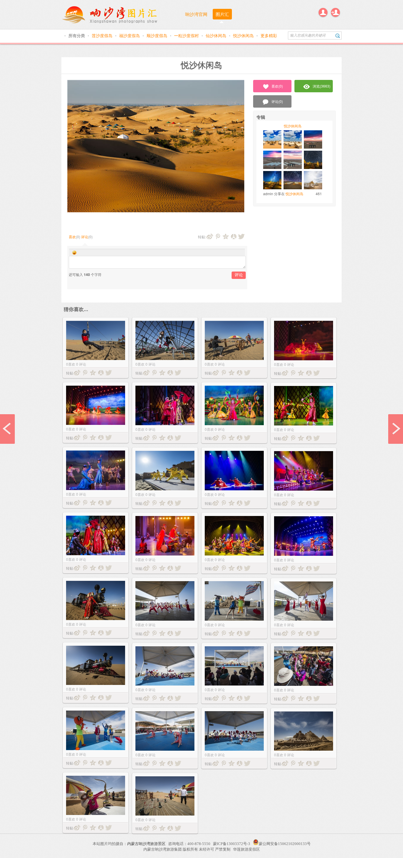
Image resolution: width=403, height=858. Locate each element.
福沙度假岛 (130, 35)
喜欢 (72, 236)
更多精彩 (269, 35)
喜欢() (277, 85)
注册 (335, 12)
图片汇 (222, 14)
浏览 (321, 85)
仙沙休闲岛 (216, 35)
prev (7, 429)
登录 (323, 12)
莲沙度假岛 (103, 35)
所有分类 (77, 35)
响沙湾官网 (196, 14)
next (395, 429)
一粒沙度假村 (187, 35)
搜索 (337, 35)
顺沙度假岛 (157, 35)
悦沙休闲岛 (244, 35)
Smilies (74, 253)
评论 (84, 236)
